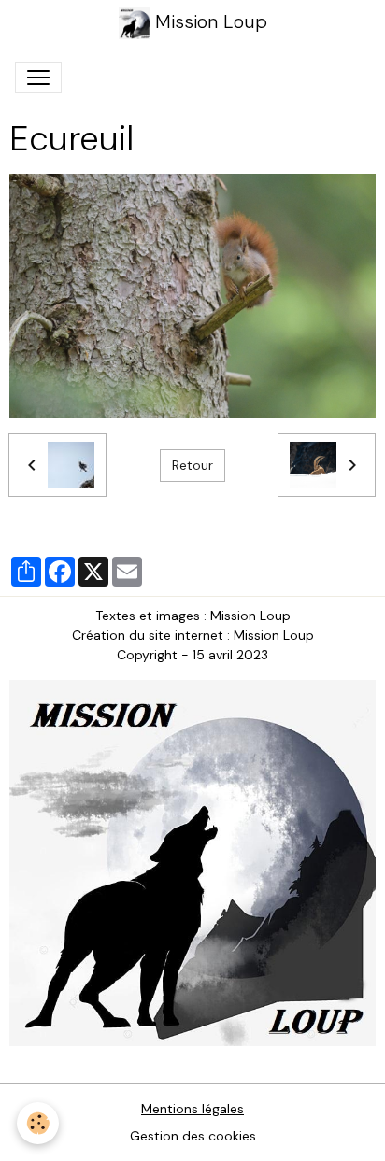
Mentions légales (192, 1108)
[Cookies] (38, 1123)
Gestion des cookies (193, 1135)
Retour (192, 465)
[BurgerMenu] (38, 77)
